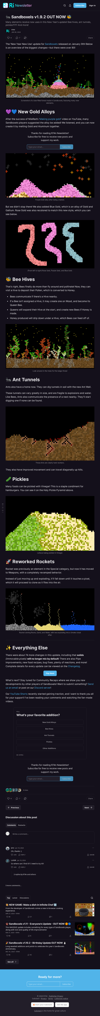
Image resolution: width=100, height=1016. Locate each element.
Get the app (62, 1004)
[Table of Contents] (2, 508)
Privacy (44, 998)
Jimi (12, 848)
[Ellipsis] (93, 848)
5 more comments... (13, 885)
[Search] (64, 5)
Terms (50, 998)
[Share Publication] (70, 5)
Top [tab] (8, 898)
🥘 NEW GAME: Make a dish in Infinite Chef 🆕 (31, 904)
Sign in (92, 5)
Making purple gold (50, 119)
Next (87, 807)
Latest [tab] (14, 898)
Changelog (74, 666)
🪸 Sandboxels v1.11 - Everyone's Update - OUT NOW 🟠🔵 (38, 923)
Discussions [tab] (24, 898)
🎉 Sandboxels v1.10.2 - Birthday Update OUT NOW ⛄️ (36, 942)
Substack (38, 1011)
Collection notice (61, 998)
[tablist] (16, 825)
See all (11, 962)
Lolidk (13, 860)
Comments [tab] (11, 825)
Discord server (42, 687)
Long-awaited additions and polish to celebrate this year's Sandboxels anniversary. (35, 947)
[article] (50, 910)
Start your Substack (43, 1004)
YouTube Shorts (18, 693)
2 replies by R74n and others (25, 874)
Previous (15, 807)
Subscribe (79, 5)
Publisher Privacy (56, 996)
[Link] (2, 112)
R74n (13, 30)
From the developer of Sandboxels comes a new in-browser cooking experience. (34, 909)
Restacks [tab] (21, 825)
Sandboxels (51, 44)
